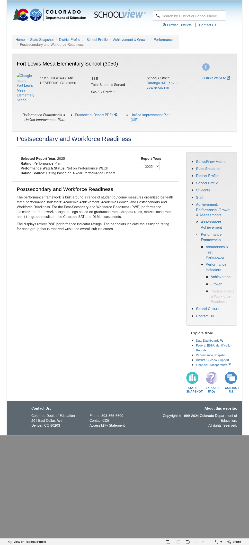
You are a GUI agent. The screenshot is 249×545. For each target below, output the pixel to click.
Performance (164, 39)
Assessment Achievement (211, 224)
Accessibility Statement (107, 425)
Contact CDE (99, 420)
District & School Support (212, 360)
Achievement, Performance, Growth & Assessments (213, 209)
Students (203, 189)
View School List (158, 88)
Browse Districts (179, 24)
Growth (216, 283)
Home (20, 39)
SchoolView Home (210, 161)
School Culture (207, 308)
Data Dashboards (208, 340)
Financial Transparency (211, 365)
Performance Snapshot (211, 355)
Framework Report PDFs (94, 114)
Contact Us (207, 24)
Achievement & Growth (130, 39)
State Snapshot (42, 39)
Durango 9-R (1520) (162, 82)
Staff (199, 197)
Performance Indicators (216, 267)
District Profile (69, 39)
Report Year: (151, 158)
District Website (214, 77)
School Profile (97, 39)
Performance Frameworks (211, 237)
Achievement (221, 276)
